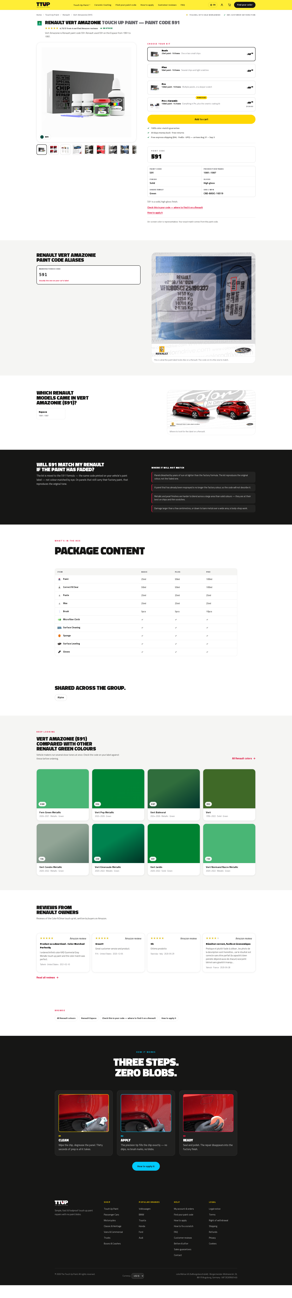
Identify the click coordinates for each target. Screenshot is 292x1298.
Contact (178, 1255)
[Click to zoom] (86, 92)
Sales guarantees (182, 1249)
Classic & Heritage (112, 1226)
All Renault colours (66, 1018)
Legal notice (215, 1209)
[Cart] (229, 5)
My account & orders (184, 1209)
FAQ (183, 4)
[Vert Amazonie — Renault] (53, 149)
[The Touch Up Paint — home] (43, 5)
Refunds (213, 1232)
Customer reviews (167, 4)
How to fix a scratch (183, 1226)
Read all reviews (45, 977)
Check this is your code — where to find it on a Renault (175, 207)
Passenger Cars (111, 1214)
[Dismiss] (36, 1288)
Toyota (142, 1220)
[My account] (222, 5)
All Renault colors (242, 758)
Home (39, 14)
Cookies (213, 1243)
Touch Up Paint (81, 5)
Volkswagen (145, 1209)
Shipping (213, 1226)
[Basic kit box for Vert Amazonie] (41, 149)
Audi (141, 1237)
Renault (66, 14)
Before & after (181, 1243)
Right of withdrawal (218, 1220)
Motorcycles (110, 1220)
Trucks (107, 1237)
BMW (141, 1214)
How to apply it (155, 212)
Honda (142, 1226)
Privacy (212, 1237)
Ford (141, 1232)
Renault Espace (88, 1018)
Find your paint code (126, 4)
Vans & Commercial (113, 1232)
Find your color (244, 4)
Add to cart (201, 119)
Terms (212, 1214)
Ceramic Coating (102, 4)
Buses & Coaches (112, 1243)
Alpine (61, 697)
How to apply (147, 4)
